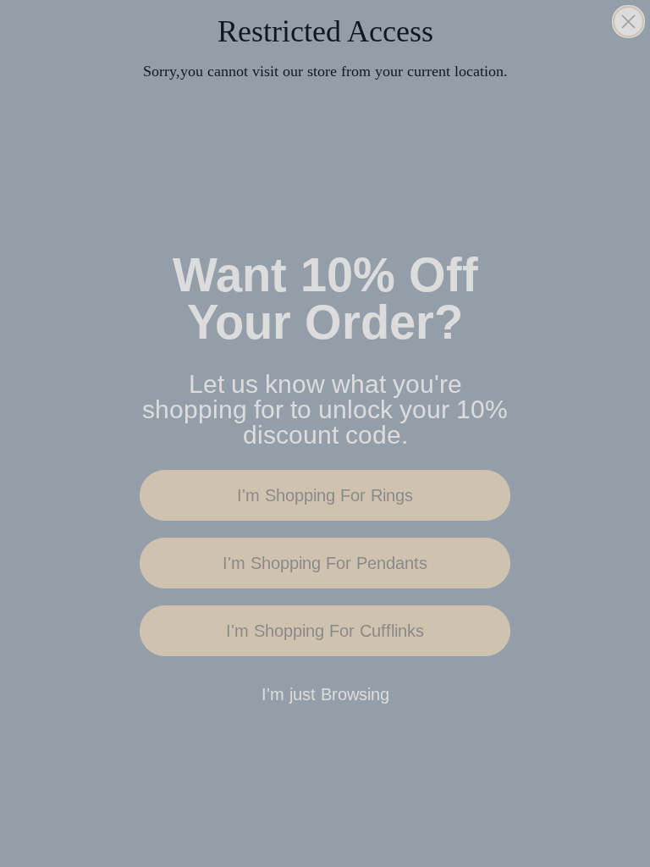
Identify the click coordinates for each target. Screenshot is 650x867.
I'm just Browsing (325, 694)
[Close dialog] (628, 21)
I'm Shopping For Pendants (325, 563)
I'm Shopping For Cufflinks (325, 630)
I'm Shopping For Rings (325, 495)
